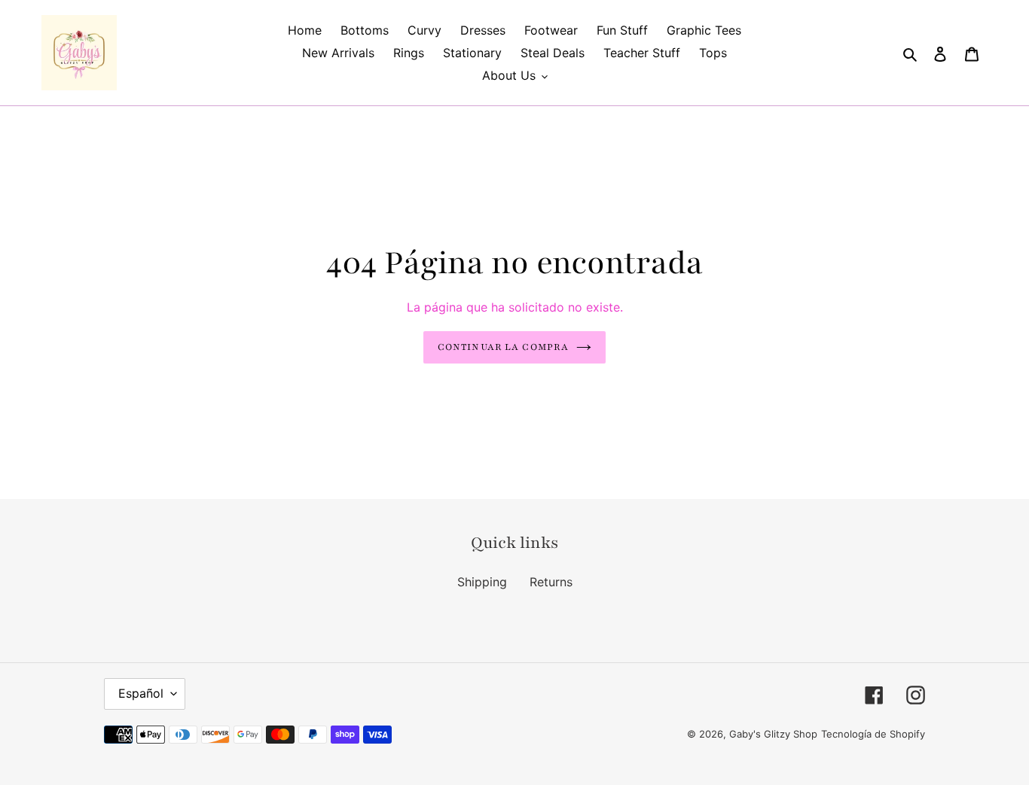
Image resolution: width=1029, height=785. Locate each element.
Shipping (482, 581)
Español (140, 693)
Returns (551, 581)
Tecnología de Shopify (873, 734)
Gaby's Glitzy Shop (773, 734)
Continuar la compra (503, 347)
